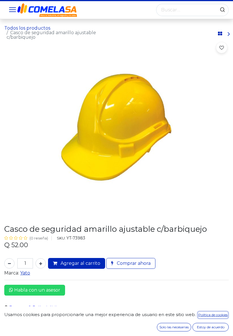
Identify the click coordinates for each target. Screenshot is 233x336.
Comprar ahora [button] (133, 263)
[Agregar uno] (41, 263)
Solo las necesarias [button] (174, 327)
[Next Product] (228, 34)
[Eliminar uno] (9, 263)
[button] (221, 47)
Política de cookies (213, 315)
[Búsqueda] (222, 10)
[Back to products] (220, 34)
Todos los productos (27, 28)
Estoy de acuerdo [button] (210, 327)
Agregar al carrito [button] (79, 263)
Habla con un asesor (36, 290)
